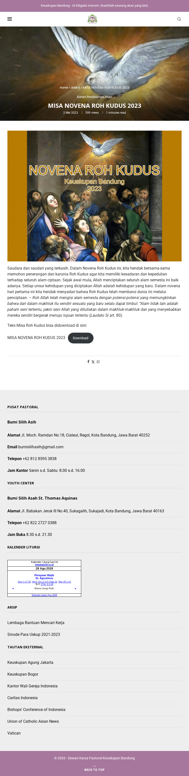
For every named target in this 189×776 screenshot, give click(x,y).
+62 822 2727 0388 (40, 522)
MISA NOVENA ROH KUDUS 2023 (36, 338)
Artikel (75, 87)
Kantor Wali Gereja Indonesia (32, 686)
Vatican (14, 733)
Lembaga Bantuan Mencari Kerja (35, 622)
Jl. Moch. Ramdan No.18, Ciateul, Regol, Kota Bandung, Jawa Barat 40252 (85, 435)
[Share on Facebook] (88, 362)
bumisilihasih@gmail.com (40, 447)
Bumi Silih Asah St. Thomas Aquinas (42, 498)
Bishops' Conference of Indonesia (36, 709)
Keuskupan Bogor (22, 674)
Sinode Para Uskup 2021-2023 (33, 634)
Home (64, 87)
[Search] (179, 19)
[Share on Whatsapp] (98, 362)
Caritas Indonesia (22, 697)
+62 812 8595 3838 (40, 458)
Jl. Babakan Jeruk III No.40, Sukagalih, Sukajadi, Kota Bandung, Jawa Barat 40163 (92, 511)
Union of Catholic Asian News (33, 721)
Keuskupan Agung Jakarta (30, 662)
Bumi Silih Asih (21, 422)
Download (80, 338)
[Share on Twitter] (93, 362)
